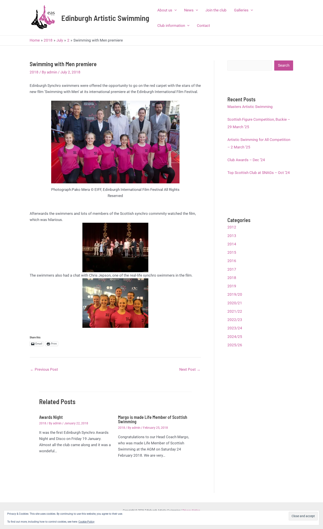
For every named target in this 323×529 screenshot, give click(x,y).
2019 (231, 286)
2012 (231, 227)
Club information (171, 25)
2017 (231, 269)
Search (283, 65)
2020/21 (234, 303)
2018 (34, 72)
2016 (231, 261)
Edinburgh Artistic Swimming (105, 17)
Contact (203, 25)
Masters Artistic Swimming (250, 106)
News (189, 10)
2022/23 (234, 319)
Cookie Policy (86, 521)
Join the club (216, 10)
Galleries (241, 10)
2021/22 (234, 311)
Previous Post (44, 369)
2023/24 (234, 328)
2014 (231, 244)
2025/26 (234, 345)
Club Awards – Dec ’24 (246, 160)
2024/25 (234, 336)
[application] (174, 10)
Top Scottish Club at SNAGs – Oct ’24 (258, 172)
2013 (231, 235)
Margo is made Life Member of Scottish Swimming (152, 419)
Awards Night (51, 417)
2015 (231, 252)
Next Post (189, 369)
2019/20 (234, 294)
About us (164, 10)
